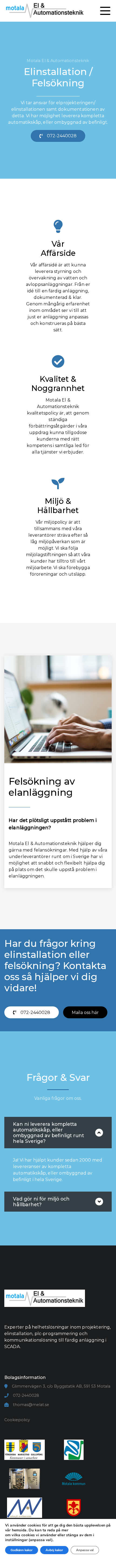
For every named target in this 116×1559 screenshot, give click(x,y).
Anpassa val (85, 1550)
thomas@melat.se (31, 1404)
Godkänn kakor (22, 1550)
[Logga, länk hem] (44, 1317)
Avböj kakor (54, 1550)
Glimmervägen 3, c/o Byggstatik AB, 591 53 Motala (61, 1386)
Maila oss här (85, 1012)
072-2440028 (26, 1395)
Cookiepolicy (17, 1419)
